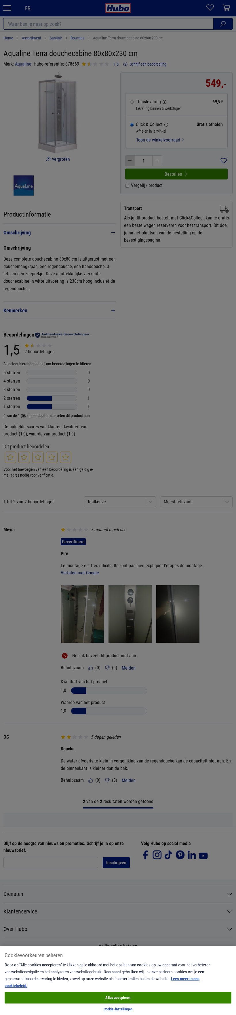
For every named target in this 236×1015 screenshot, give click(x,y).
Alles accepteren (117, 997)
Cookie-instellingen (118, 1009)
